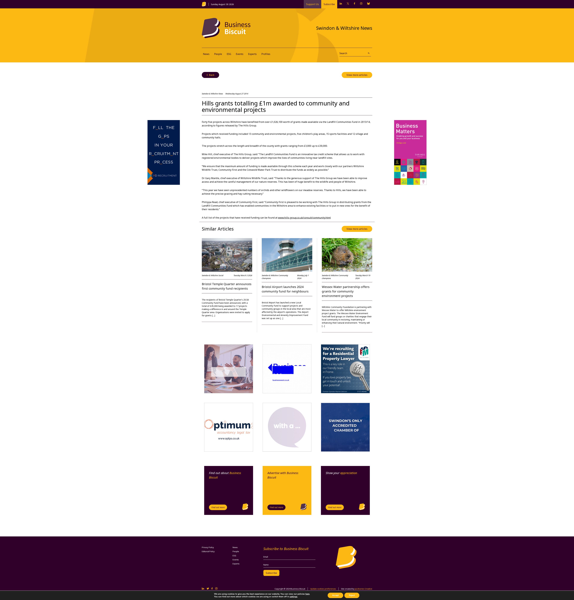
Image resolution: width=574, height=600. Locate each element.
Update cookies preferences (323, 588)
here (307, 594)
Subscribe (329, 4)
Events (239, 54)
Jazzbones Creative (363, 588)
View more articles (356, 75)
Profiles (265, 54)
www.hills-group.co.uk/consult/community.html (304, 217)
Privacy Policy (208, 547)
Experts (252, 54)
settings (293, 596)
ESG (229, 54)
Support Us (312, 4)
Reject (352, 595)
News (206, 54)
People (218, 54)
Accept (335, 595)
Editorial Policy (208, 551)
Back (210, 75)
